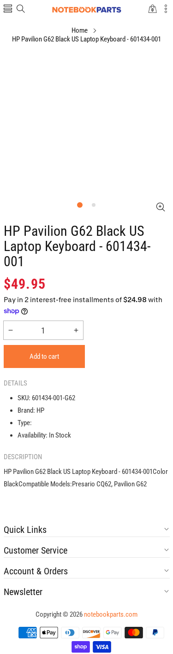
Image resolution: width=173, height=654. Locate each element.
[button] (8, 9)
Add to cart (44, 356)
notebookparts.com (110, 614)
